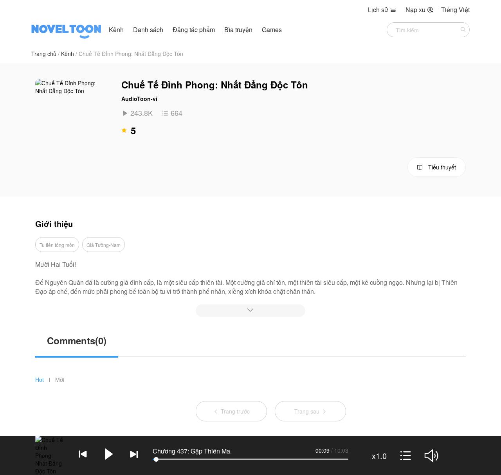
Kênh (116, 29)
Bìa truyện (239, 29)
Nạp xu (419, 9)
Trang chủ (43, 54)
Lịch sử (382, 9)
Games (272, 29)
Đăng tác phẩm (194, 29)
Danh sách (148, 29)
